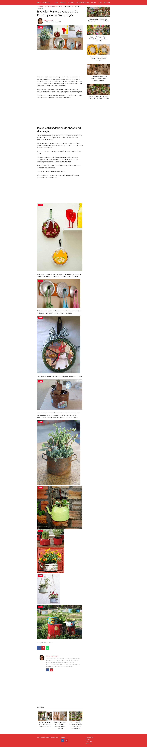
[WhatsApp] (47, 648)
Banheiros (63, 2)
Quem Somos (89, 737)
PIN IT (40, 27)
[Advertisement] (60, 62)
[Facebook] (39, 648)
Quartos (93, 2)
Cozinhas (71, 2)
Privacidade (89, 741)
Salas (100, 2)
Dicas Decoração (43, 2)
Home (56, 2)
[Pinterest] (43, 648)
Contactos (88, 743)
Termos (88, 739)
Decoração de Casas (82, 2)
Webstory (107, 2)
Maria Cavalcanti (48, 20)
